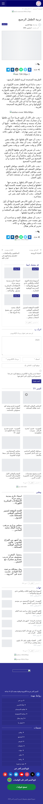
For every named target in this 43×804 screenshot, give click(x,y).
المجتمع (20, 737)
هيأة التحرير (20, 705)
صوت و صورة (20, 764)
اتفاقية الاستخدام (20, 709)
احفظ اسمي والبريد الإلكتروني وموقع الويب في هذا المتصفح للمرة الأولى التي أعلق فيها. (24, 375)
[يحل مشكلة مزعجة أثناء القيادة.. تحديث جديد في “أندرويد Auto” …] (32, 574)
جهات (20, 750)
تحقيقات (20, 746)
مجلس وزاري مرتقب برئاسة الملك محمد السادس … (12, 527)
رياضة (20, 759)
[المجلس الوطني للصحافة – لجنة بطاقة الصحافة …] (32, 397)
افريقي (20, 741)
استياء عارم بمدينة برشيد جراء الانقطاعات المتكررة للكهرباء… (13, 499)
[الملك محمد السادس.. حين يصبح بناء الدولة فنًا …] (12, 299)
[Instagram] (27, 774)
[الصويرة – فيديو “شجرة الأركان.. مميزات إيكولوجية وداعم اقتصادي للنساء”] (32, 420)
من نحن (20, 700)
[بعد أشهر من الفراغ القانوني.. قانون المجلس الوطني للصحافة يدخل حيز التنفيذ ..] (32, 545)
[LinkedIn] (10, 774)
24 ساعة (5, 24)
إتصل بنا (20, 723)
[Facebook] (38, 774)
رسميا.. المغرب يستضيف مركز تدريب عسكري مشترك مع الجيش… (12, 558)
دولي (20, 755)
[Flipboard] (5, 774)
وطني (20, 732)
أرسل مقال (20, 718)
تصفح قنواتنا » (21, 787)
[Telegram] (16, 774)
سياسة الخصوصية (20, 714)
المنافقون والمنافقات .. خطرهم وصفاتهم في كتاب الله (10, 255)
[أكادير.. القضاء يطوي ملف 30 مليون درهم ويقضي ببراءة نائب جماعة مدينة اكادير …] (7, 643)
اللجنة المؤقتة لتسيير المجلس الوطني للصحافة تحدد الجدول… (13, 514)
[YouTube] (21, 774)
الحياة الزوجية (36, 253)
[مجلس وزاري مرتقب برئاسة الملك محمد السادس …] (32, 530)
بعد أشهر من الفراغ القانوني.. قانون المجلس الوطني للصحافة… (13, 543)
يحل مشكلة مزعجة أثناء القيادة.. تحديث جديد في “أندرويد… (13, 571)
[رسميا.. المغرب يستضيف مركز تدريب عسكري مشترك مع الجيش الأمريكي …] (32, 559)
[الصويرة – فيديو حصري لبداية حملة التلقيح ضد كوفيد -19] (11, 420)
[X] (32, 774)
